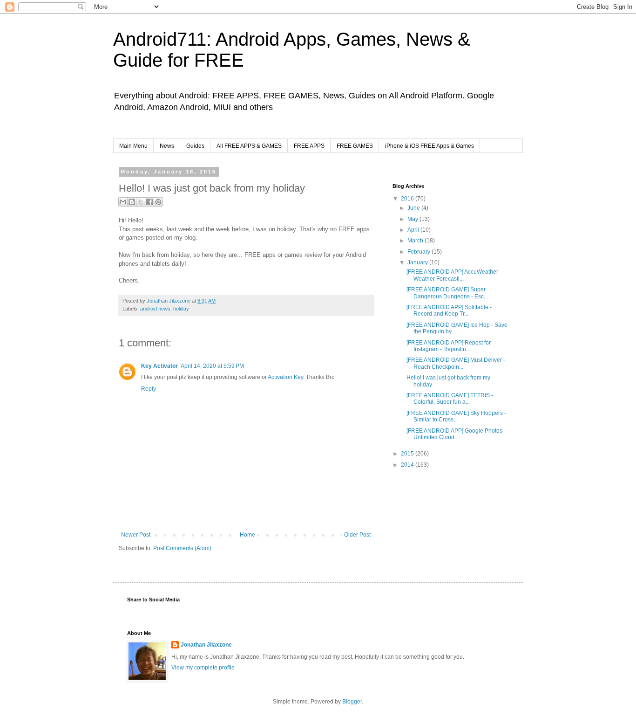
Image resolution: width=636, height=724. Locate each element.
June (414, 208)
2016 (408, 198)
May (413, 219)
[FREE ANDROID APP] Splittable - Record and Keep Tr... (449, 310)
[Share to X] (140, 202)
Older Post (357, 534)
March (416, 240)
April (413, 230)
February (419, 251)
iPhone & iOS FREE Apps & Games (429, 146)
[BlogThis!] (131, 202)
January (418, 262)
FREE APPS (309, 146)
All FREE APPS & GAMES (249, 146)
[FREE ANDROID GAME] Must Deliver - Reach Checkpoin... (455, 363)
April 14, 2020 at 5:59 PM (212, 366)
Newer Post (135, 534)
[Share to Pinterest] (158, 202)
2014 (408, 465)
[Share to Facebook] (149, 202)
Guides (195, 146)
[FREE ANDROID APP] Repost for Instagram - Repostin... (448, 345)
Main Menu (133, 146)
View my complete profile (203, 667)
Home (247, 534)
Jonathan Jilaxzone (206, 644)
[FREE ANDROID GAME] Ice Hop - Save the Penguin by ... (456, 328)
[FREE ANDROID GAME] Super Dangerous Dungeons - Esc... (447, 292)
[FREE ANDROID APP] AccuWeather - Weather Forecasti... (453, 275)
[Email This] (123, 202)
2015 (408, 453)
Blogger (352, 701)
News (167, 146)
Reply (148, 389)
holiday (181, 308)
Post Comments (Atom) (182, 548)
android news (155, 308)
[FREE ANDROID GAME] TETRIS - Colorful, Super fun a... (449, 398)
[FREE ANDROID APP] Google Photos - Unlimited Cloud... (456, 434)
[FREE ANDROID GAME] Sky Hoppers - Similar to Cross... (456, 416)
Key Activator (159, 366)
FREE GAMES (355, 146)
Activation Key (285, 377)
